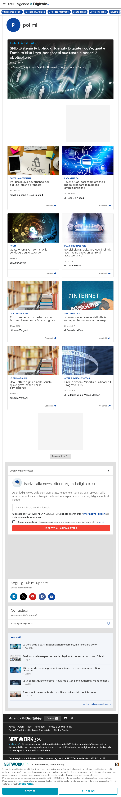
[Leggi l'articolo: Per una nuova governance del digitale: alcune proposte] (33, 178)
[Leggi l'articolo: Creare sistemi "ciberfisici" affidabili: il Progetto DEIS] (87, 378)
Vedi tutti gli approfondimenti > (97, 704)
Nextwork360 (15, 744)
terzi (101, 522)
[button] (8, 4)
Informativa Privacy (94, 513)
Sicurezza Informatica (36, 12)
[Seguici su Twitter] (23, 596)
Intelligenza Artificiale (12, 12)
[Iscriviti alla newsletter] (51, 596)
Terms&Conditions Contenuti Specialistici (30, 730)
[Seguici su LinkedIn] (13, 596)
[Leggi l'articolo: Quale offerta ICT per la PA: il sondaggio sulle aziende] (33, 245)
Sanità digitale (57, 12)
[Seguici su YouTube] (32, 596)
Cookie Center (61, 730)
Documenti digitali (75, 12)
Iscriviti (61, 528)
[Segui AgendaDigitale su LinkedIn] (65, 718)
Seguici (51, 718)
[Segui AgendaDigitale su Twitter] (72, 718)
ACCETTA (30, 791)
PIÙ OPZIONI (88, 791)
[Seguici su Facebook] (42, 596)
